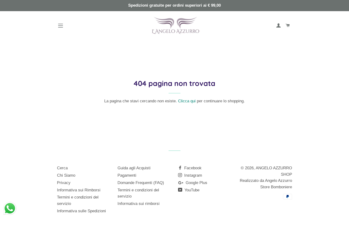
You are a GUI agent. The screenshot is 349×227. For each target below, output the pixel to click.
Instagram (192, 175)
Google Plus (195, 182)
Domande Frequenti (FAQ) (141, 182)
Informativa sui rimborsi (139, 203)
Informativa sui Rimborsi (78, 190)
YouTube (191, 190)
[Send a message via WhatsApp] (9, 208)
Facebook (192, 168)
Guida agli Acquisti (134, 168)
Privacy (64, 182)
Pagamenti (127, 175)
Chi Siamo (66, 175)
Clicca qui (187, 101)
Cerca (62, 168)
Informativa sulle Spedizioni (81, 211)
